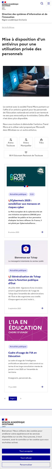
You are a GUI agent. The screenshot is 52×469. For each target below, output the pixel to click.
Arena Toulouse (10, 144)
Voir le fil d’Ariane (8, 27)
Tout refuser (26, 457)
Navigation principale (48, 3)
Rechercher (41, 3)
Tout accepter (26, 451)
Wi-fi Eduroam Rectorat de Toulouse (26, 155)
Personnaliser (26, 464)
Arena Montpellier (26, 144)
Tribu (41, 142)
